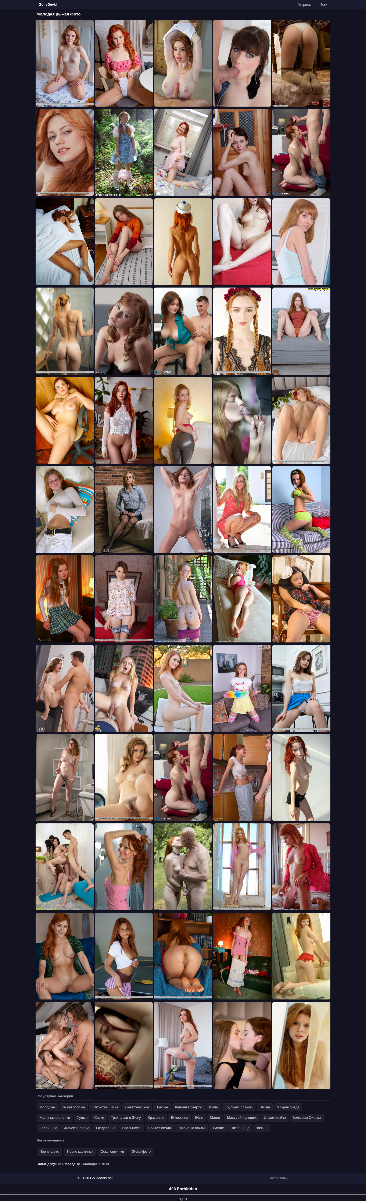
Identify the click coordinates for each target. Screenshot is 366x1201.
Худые (82, 1118)
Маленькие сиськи (54, 1118)
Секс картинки (112, 1152)
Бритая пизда (159, 1128)
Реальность (131, 1128)
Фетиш (262, 1128)
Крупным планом (239, 1107)
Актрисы (305, 5)
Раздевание (105, 1128)
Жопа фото (141, 1152)
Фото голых (278, 1178)
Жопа (213, 1107)
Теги (323, 5)
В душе (218, 1128)
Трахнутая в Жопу (126, 1118)
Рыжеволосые (73, 1107)
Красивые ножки (191, 1128)
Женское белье (76, 1128)
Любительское (137, 1107)
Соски (99, 1118)
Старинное (48, 1128)
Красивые (156, 1118)
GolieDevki (48, 5)
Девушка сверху (188, 1107)
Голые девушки (48, 1164)
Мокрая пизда (288, 1107)
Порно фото (49, 1152)
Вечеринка (179, 1118)
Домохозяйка (275, 1118)
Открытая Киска (105, 1107)
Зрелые (162, 1107)
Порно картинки (80, 1152)
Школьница (240, 1128)
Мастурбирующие (242, 1118)
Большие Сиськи (307, 1118)
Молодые (47, 1107)
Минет (215, 1118)
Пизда (264, 1107)
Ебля (199, 1118)
